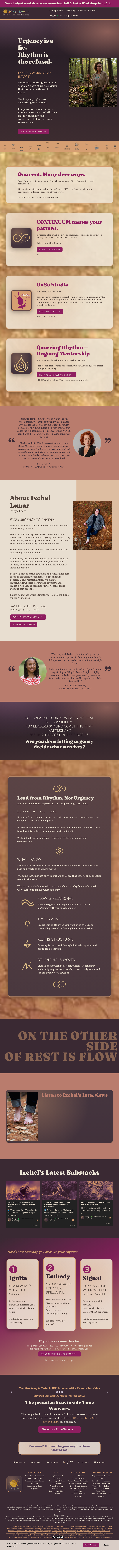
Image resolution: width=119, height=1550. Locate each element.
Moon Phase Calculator (78, 1481)
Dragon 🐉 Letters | (59, 15)
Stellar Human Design (78, 1483)
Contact (74, 15)
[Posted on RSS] (36, 1219)
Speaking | (71, 10)
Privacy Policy (86, 1537)
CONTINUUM (78, 1478)
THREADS (85, 1462)
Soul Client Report (78, 1486)
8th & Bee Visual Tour (101, 1483)
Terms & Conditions (72, 1537)
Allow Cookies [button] (90, 1545)
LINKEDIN (54, 1463)
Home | (52, 10)
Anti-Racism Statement (102, 1537)
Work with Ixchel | (87, 10)
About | (60, 10)
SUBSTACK (20, 1463)
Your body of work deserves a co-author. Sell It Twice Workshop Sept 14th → (59, 3)
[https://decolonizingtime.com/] (16, 11)
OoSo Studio (78, 1476)
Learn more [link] (12, 1546)
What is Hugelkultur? (101, 1486)
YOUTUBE (101, 1462)
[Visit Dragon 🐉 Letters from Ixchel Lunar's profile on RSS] (9, 1220)
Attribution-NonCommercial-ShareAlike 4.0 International (29, 1537)
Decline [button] (106, 1545)
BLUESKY (37, 1463)
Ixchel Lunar (87, 1535)
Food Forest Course (101, 1481)
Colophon (59, 1540)
